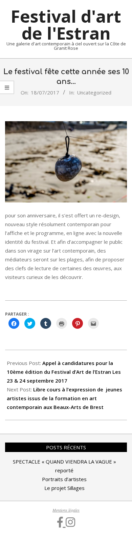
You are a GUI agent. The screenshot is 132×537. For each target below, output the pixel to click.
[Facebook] (61, 522)
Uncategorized (94, 92)
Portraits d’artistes (64, 479)
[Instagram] (70, 522)
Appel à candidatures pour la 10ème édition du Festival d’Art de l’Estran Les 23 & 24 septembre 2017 (64, 372)
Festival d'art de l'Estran (66, 25)
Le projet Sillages (64, 488)
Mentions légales (66, 510)
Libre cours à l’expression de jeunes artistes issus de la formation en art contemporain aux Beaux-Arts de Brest (64, 398)
